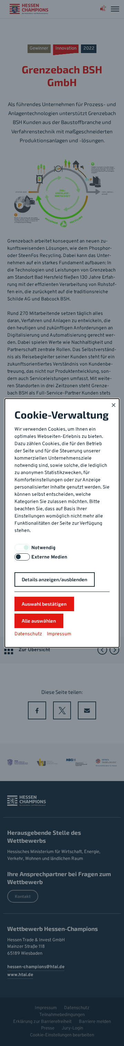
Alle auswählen (39, 621)
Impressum (59, 634)
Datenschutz (28, 634)
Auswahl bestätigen (44, 604)
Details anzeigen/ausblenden (54, 579)
